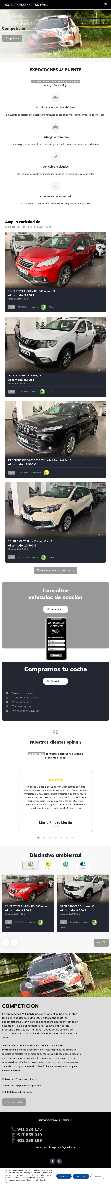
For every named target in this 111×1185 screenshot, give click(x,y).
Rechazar (81, 1176)
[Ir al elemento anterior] (5, 942)
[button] (50, 54)
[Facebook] (52, 1161)
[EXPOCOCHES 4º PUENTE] (26, 4)
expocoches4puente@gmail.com (57, 1147)
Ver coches (11, 40)
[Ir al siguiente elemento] (14, 942)
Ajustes (97, 1176)
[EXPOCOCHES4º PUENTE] (55, 34)
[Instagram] (59, 1161)
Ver (102, 942)
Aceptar (64, 1176)
